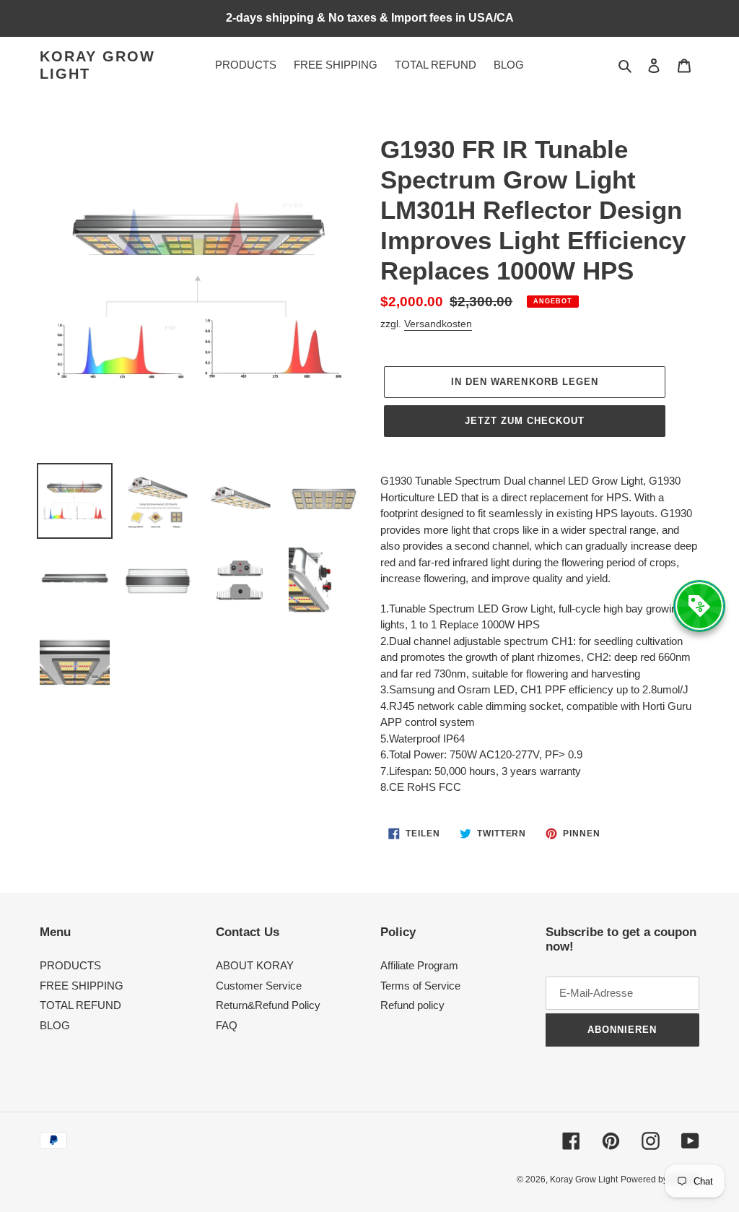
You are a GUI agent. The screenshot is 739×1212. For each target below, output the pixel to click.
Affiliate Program (419, 965)
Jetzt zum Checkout (525, 420)
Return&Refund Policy (268, 1005)
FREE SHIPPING (81, 985)
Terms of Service (420, 985)
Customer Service (259, 985)
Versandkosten (438, 323)
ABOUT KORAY (255, 965)
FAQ (226, 1025)
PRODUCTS (70, 965)
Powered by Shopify (660, 1179)
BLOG (55, 1025)
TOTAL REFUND (80, 1005)
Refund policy (412, 1005)
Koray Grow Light (97, 65)
